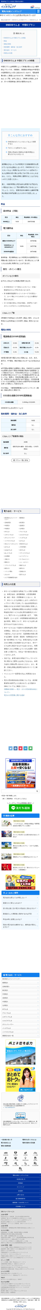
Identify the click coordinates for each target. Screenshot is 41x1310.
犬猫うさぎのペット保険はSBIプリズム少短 (12, 1239)
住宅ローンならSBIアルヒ (8, 1250)
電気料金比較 (25, 1160)
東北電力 (22, 522)
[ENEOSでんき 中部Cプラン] (25, 748)
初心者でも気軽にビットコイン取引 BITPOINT (13, 1221)
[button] (20, 1115)
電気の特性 (7, 44)
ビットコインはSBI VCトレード (22, 1220)
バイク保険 (35, 1155)
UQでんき (22, 550)
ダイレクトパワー (9, 537)
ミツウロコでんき (9, 541)
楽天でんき (22, 574)
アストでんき (23, 531)
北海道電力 (7, 522)
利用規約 (20, 1183)
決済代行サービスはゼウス (8, 1289)
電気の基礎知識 (6, 1146)
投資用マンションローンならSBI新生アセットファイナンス (17, 1257)
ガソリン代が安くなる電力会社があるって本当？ (26, 835)
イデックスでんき (24, 553)
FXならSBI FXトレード (7, 1220)
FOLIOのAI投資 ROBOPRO (22, 1216)
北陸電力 (22, 525)
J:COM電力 (22, 547)
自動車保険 (5, 1155)
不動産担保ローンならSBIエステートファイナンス (14, 1252)
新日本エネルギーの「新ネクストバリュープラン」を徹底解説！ (26, 868)
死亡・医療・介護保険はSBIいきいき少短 (12, 1236)
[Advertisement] (20, 105)
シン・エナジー (23, 562)
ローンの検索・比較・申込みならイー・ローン (13, 1262)
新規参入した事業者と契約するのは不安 (17, 914)
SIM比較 (35, 1160)
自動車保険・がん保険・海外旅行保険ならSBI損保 (14, 1232)
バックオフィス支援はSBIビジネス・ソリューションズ (15, 1285)
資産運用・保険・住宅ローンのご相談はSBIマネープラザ (16, 1249)
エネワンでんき (9, 534)
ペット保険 (15, 1160)
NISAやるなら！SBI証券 (7, 1216)
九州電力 (22, 528)
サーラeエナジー (24, 559)
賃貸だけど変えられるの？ (12, 903)
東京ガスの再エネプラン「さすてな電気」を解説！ (26, 847)
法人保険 (20, 1170)
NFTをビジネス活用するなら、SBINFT (11, 1279)
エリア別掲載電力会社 (10, 577)
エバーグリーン (23, 556)
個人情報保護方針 (20, 1198)
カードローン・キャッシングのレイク (11, 1254)
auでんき (22, 541)
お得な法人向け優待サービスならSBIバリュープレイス (15, 1284)
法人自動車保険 (5, 1165)
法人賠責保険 (35, 1165)
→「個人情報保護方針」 (9, 1107)
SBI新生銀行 (4, 1228)
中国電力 (7, 528)
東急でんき (22, 565)
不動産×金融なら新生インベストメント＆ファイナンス (15, 1256)
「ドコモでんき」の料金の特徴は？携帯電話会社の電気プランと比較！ (26, 824)
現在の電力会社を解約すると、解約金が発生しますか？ (19, 926)
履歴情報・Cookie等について (20, 1202)
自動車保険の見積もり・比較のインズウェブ (13, 1264)
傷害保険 (6, 1160)
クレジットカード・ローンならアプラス (11, 1265)
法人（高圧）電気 (25, 1165)
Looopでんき (8, 550)
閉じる (22, 33)
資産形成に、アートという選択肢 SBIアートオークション (17, 1223)
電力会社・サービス (10, 50)
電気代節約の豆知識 (28, 1143)
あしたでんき (8, 553)
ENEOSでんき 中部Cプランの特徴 (14, 38)
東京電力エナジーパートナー (10, 518)
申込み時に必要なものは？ (12, 919)
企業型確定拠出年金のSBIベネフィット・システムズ (15, 1287)
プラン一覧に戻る (21, 460)
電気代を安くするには (29, 1139)
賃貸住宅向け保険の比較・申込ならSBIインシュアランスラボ (17, 1269)
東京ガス (7, 568)
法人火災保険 (16, 1165)
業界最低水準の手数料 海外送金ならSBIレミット (22, 1228)
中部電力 (7, 525)
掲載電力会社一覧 (8, 1035)
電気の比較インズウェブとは (20, 1175)
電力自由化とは (6, 1143)
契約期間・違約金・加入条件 (13, 47)
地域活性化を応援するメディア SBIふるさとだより (14, 1267)
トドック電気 (8, 571)
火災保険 (25, 1155)
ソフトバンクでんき (10, 565)
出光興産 (7, 556)
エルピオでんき (23, 534)
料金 (5, 41)
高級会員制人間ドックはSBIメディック (11, 1273)
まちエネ (7, 574)
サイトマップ (20, 1187)
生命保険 (16, 1155)
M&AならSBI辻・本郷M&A (8, 1292)
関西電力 (22, 518)
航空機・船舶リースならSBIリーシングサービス (14, 1291)
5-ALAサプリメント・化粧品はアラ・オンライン (14, 1275)
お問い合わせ (20, 1194)
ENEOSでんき (23, 544)
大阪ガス (7, 559)
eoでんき (7, 547)
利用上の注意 (8, 53)
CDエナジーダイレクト (11, 544)
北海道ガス (22, 571)
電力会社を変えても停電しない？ (15, 898)
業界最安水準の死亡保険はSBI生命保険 (11, 1234)
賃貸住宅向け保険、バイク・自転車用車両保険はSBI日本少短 (17, 1237)
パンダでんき (23, 537)
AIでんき (7, 531)
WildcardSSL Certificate (20, 1119)
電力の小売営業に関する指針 (14, 695)
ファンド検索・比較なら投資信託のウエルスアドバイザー (16, 1247)
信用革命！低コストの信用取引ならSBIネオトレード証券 (16, 1218)
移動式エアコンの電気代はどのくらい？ (25, 857)
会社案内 (20, 1191)
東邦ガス (22, 568)
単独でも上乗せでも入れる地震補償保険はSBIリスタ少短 (16, 1242)
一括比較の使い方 (6, 1139)
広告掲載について (20, 1206)
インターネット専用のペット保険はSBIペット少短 (14, 1241)
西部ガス (7, 562)
